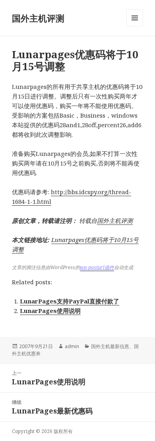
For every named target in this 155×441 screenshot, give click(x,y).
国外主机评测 (38, 18)
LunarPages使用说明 (50, 311)
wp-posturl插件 (97, 267)
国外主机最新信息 (110, 346)
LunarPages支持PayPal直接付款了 (69, 301)
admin (72, 346)
